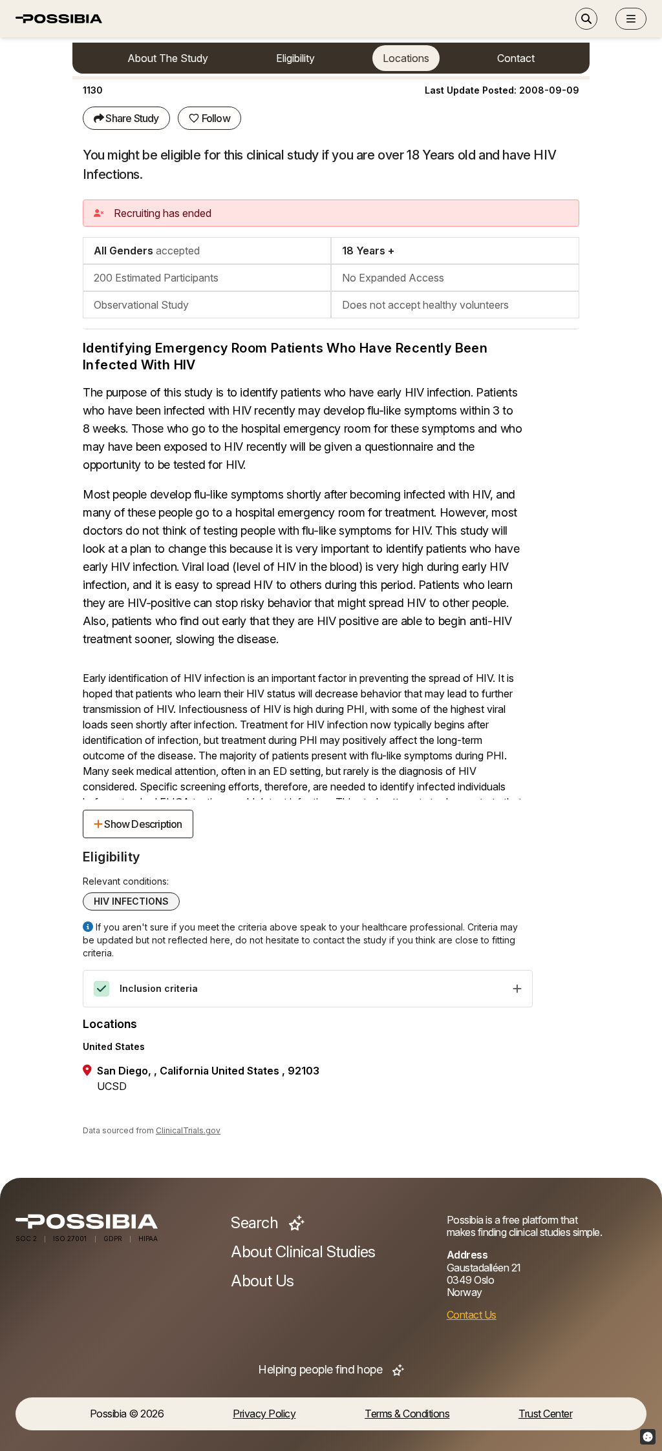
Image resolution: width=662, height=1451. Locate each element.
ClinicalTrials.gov (188, 1130)
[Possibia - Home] (115, 1221)
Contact (516, 58)
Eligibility (295, 58)
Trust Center (545, 1414)
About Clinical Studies (303, 1252)
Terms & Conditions (407, 1414)
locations (406, 58)
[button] (630, 19)
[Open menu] (630, 19)
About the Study (167, 58)
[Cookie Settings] (648, 1437)
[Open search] (586, 19)
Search (256, 1223)
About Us (262, 1281)
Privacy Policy (264, 1414)
